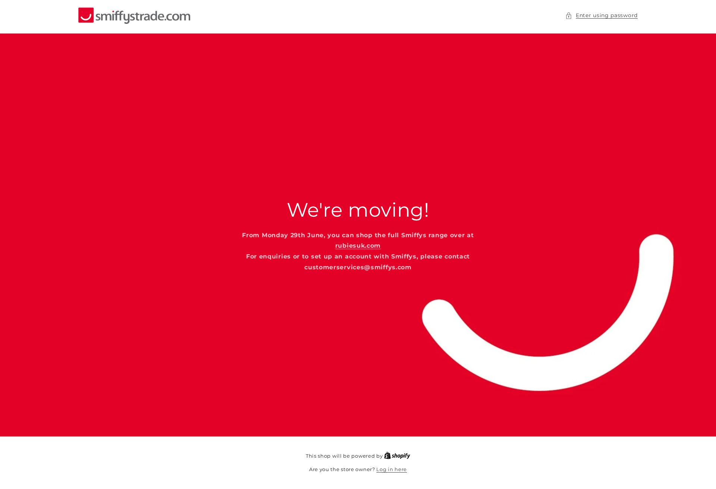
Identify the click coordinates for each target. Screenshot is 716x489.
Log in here (391, 469)
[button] (601, 15)
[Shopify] (397, 456)
